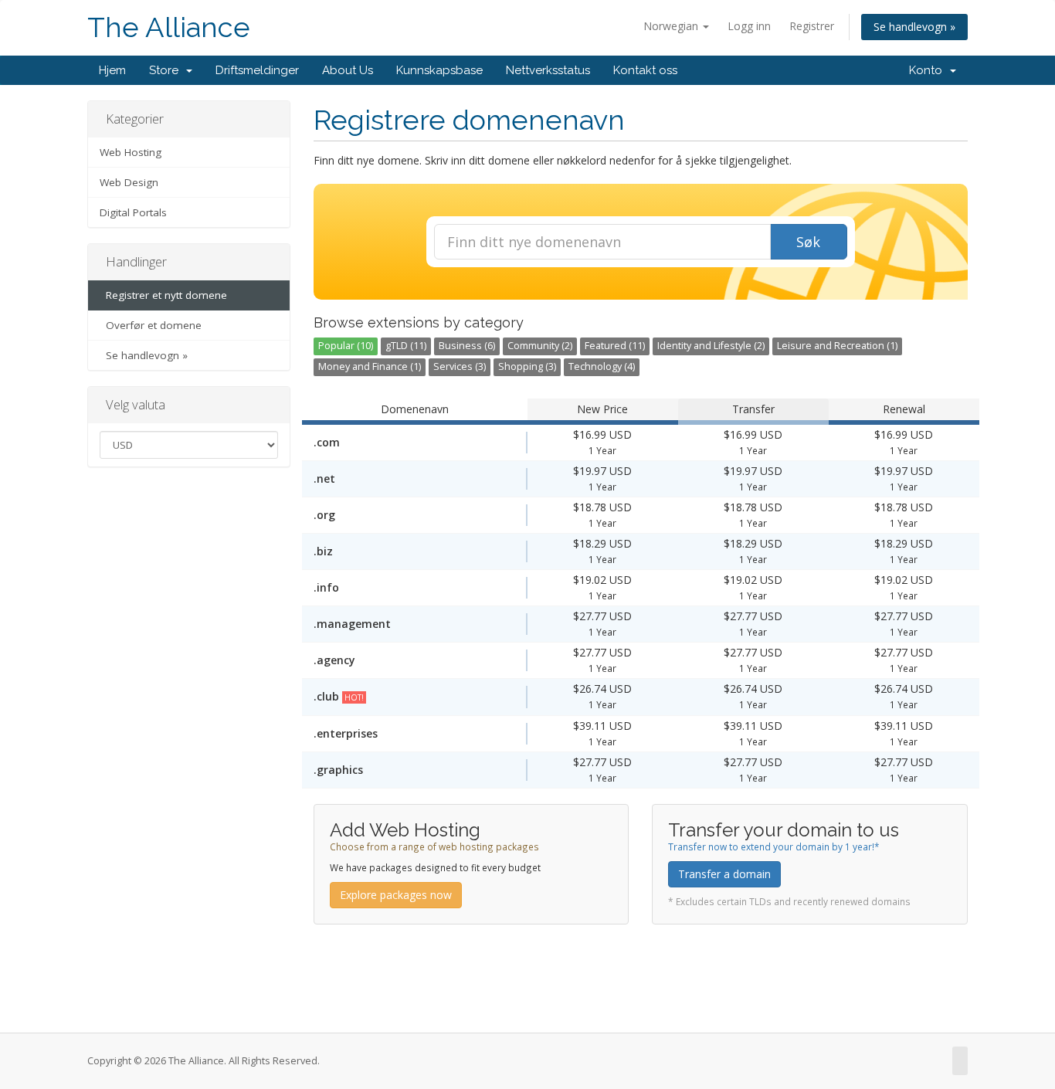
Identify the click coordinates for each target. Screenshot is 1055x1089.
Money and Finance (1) (369, 366)
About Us (347, 70)
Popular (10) (345, 345)
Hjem (112, 70)
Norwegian (672, 26)
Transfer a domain (724, 874)
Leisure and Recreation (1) (837, 345)
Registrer (811, 26)
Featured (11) (615, 345)
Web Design (129, 182)
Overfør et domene (151, 325)
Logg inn (749, 26)
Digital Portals (133, 212)
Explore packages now (396, 894)
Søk (808, 241)
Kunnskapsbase (439, 70)
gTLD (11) (405, 345)
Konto (928, 70)
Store (167, 70)
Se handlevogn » (914, 26)
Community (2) (539, 345)
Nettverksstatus (548, 70)
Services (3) (459, 366)
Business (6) (467, 345)
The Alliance (168, 27)
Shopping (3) (527, 366)
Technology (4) (601, 366)
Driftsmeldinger (257, 70)
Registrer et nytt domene (163, 295)
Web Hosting (130, 152)
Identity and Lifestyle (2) (711, 345)
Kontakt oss (645, 70)
